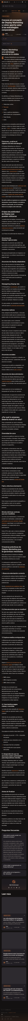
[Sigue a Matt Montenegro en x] (14, 888)
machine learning (6, 381)
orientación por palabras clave (14, 586)
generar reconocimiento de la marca (12, 169)
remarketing (14, 287)
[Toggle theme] (25, 2)
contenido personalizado (17, 305)
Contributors (8, 1016)
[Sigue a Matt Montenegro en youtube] (17, 888)
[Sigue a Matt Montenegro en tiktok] (19, 888)
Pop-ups (5, 107)
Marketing (6, 16)
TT (10, 1018)
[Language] (22, 2)
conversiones (13, 171)
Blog (2, 1016)
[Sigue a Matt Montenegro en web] (9, 888)
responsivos (15, 770)
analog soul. (8, 1012)
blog (12, 64)
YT (8, 1018)
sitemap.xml (8, 1009)
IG (2, 1018)
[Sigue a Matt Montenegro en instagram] (11, 888)
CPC (8, 128)
